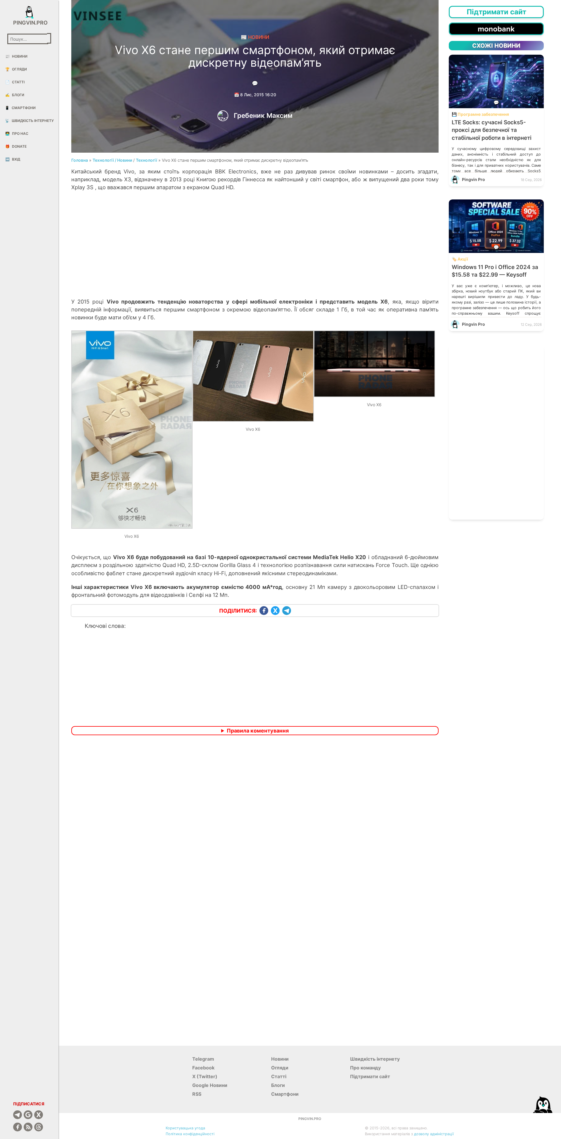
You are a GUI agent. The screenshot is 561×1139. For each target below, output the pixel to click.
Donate (16, 146)
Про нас (16, 133)
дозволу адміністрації (434, 1134)
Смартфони (20, 108)
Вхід (12, 159)
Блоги (14, 95)
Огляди (16, 69)
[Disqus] (255, 817)
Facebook (203, 1068)
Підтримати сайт (370, 1076)
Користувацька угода (185, 1128)
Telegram (203, 1059)
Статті (15, 82)
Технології (146, 160)
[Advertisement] (255, 251)
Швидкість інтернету (29, 120)
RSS (196, 1094)
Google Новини (209, 1085)
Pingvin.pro (29, 23)
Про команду (365, 1068)
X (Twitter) (204, 1076)
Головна (79, 160)
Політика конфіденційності (190, 1134)
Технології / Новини (112, 160)
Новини (16, 56)
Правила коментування (258, 731)
